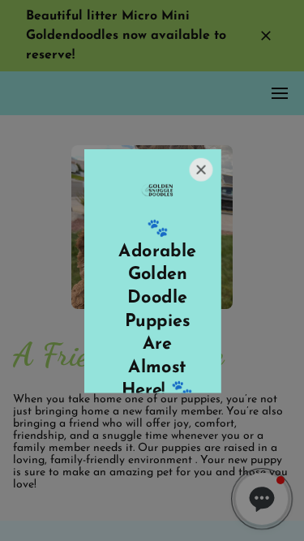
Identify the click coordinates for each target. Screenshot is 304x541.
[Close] (200, 169)
